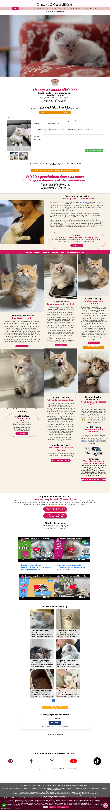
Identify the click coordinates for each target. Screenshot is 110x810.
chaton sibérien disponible (90, 440)
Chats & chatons (24, 8)
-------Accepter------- (63, 807)
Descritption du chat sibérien (31, 565)
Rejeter (46, 807)
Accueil (15, 8)
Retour (11, 117)
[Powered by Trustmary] (55, 734)
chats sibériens (83, 202)
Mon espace (93, 8)
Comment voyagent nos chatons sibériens (71, 567)
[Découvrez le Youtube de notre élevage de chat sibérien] (73, 761)
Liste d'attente (76, 8)
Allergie (47, 8)
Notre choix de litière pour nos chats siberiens (36, 567)
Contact (85, 8)
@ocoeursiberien (72, 209)
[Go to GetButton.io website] (3, 808)
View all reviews (55, 722)
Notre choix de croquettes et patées (69, 565)
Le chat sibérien (37, 8)
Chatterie (66, 8)
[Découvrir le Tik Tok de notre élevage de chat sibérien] (97, 761)
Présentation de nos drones (30, 570)
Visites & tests (57, 8)
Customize (52, 807)
